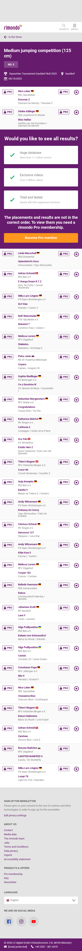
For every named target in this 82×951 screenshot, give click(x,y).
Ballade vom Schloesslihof (32, 635)
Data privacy (11, 850)
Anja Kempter (26, 481)
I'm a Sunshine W (27, 384)
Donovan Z (24, 99)
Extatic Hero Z (25, 447)
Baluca (21, 593)
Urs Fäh (23, 439)
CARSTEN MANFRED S (30, 756)
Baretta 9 (23, 490)
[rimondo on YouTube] (34, 921)
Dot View (23, 304)
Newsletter (10, 882)
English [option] (14, 900)
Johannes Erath (27, 607)
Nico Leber (24, 91)
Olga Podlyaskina (28, 627)
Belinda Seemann (28, 584)
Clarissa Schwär (28, 524)
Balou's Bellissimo (27, 716)
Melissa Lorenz (27, 336)
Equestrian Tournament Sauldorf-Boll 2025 (33, 73)
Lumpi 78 (23, 776)
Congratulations (26, 407)
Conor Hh (23, 469)
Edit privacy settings (15, 815)
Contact (8, 830)
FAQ (6, 878)
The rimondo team (14, 838)
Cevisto (22, 655)
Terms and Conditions (16, 846)
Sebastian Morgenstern (31, 398)
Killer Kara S (24, 552)
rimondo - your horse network (13, 27)
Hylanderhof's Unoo (28, 261)
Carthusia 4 (24, 427)
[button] (77, 92)
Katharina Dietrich (28, 418)
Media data (10, 834)
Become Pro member (41, 238)
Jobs (7, 842)
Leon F (21, 615)
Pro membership (13, 873)
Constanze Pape (27, 667)
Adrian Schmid (26, 273)
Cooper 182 (24, 572)
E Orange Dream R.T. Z (29, 281)
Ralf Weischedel (27, 315)
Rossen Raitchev (28, 747)
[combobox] (41, 900)
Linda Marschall (27, 253)
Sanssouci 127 (26, 532)
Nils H (21, 675)
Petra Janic (25, 356)
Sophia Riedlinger (28, 376)
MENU (74, 29)
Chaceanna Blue (26, 696)
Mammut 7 (24, 324)
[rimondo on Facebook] (9, 921)
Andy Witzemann (28, 501)
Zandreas (23, 736)
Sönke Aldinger (27, 111)
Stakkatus (23, 344)
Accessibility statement (17, 859)
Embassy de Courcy (28, 510)
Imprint (8, 855)
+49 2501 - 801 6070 (46, 946)
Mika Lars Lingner (28, 295)
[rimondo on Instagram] (21, 921)
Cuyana (22, 364)
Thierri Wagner (27, 461)
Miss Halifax (24, 119)
